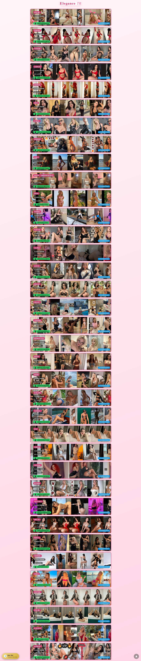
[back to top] (136, 656)
